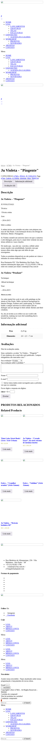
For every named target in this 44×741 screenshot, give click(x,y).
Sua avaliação (7, 361)
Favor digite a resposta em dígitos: (13, 388)
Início (3, 165)
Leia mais (6, 449)
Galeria (8, 178)
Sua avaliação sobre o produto (13, 363)
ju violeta (15, 178)
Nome (4, 375)
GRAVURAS (15, 28)
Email (3, 685)
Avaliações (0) (9, 186)
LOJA (8, 24)
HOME (8, 22)
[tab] (8, 181)
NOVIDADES (16, 43)
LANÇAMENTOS (17, 26)
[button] (22, 51)
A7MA (9, 165)
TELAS (13, 31)
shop (29, 178)
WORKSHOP (11, 39)
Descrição (8, 181)
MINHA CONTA (12, 629)
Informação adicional (23, 181)
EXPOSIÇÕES (11, 35)
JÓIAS (22, 176)
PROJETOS (15, 41)
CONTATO (10, 47)
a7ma (3, 178)
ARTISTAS (10, 45)
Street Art (35, 178)
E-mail (4, 379)
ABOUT (9, 627)
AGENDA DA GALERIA (20, 37)
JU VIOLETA (31, 176)
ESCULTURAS (16, 33)
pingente (23, 178)
